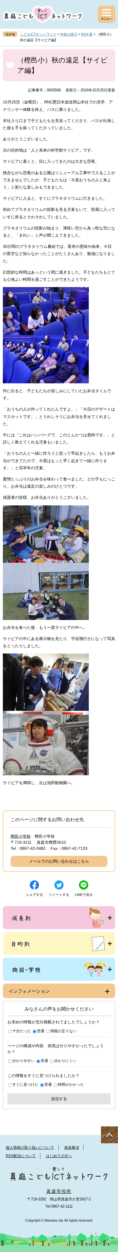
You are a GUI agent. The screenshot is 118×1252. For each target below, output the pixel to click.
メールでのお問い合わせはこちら (59, 861)
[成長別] (59, 917)
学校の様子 (68, 34)
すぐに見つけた (25, 1084)
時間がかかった (71, 1084)
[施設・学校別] (59, 969)
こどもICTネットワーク (38, 34)
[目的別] (59, 943)
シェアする (34, 895)
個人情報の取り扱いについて (30, 1147)
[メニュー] (106, 14)
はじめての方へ (59, 1156)
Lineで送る (84, 895)
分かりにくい (65, 1061)
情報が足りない (63, 1031)
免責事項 (71, 1147)
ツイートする (59, 895)
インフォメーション (29, 991)
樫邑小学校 (21, 836)
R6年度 (87, 34)
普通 (40, 1031)
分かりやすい (23, 1061)
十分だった (21, 1031)
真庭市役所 (59, 1191)
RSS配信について (21, 1156)
